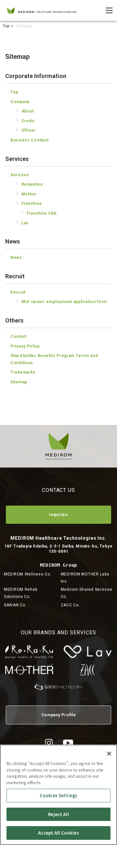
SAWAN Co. (15, 605)
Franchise (29, 203)
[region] (58, 795)
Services (20, 175)
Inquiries (58, 514)
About (25, 111)
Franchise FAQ (39, 213)
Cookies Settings (58, 795)
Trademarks (22, 372)
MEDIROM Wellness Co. (27, 574)
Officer (26, 130)
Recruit (18, 292)
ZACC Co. (70, 605)
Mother (26, 194)
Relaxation (29, 184)
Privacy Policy (25, 346)
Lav (22, 223)
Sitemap (18, 382)
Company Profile (58, 715)
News (16, 257)
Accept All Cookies (58, 833)
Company (20, 101)
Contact (18, 336)
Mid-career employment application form (61, 301)
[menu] (109, 10)
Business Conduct (29, 140)
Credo (25, 121)
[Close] (109, 753)
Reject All (58, 814)
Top (6, 26)
